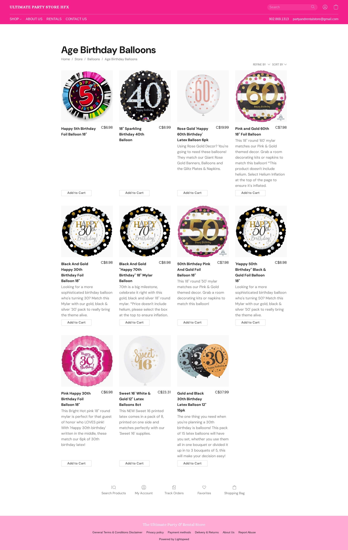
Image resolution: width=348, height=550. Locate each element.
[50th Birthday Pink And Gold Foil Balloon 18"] (203, 231)
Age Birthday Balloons (121, 59)
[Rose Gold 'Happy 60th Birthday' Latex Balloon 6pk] (203, 96)
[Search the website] (313, 7)
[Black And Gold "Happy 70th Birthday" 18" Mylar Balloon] (145, 231)
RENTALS (54, 19)
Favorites (204, 493)
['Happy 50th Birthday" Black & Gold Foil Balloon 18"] (261, 231)
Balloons (93, 59)
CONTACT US (76, 19)
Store (79, 59)
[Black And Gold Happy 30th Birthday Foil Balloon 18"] (87, 231)
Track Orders (174, 493)
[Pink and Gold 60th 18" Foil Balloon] (261, 96)
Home (65, 59)
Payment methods (179, 532)
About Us (228, 532)
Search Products (114, 493)
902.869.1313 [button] (279, 19)
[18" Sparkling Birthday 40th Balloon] (145, 96)
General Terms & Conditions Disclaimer (117, 532)
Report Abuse (247, 532)
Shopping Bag (234, 493)
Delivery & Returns (207, 532)
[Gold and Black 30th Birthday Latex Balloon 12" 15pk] (203, 361)
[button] (39, 7)
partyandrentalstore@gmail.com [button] (315, 19)
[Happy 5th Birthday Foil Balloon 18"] (87, 96)
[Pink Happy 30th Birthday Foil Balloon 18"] (87, 361)
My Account (144, 493)
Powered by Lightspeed (174, 539)
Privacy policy (155, 532)
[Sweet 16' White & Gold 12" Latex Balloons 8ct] (145, 361)
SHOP (15, 19)
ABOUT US (34, 19)
